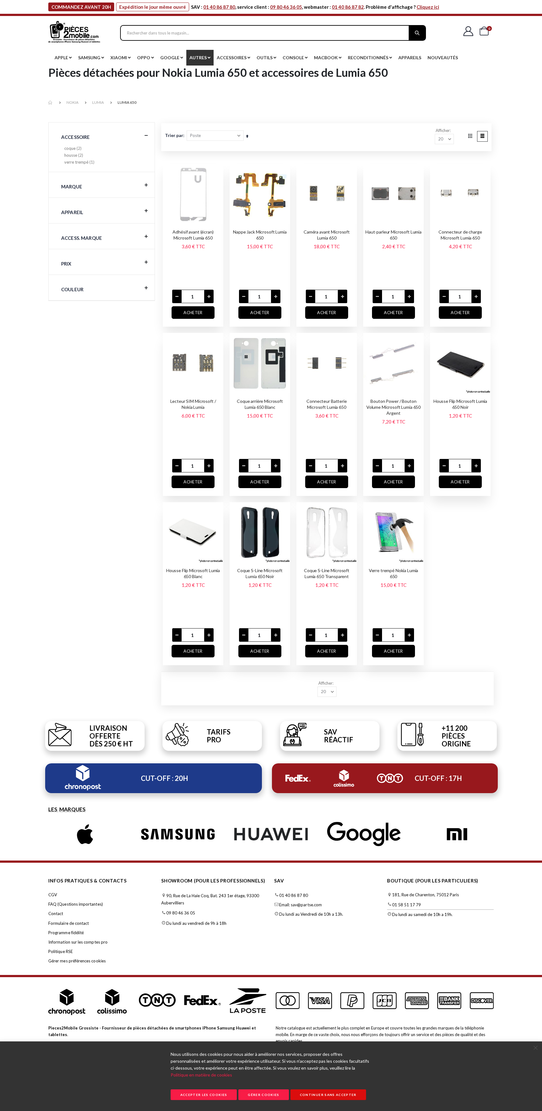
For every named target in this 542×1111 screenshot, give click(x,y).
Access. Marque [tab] (81, 238)
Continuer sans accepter (328, 1095)
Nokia (72, 102)
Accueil (50, 103)
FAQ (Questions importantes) (75, 904)
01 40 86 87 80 (219, 7)
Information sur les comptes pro (78, 942)
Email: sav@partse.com (300, 904)
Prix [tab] (66, 263)
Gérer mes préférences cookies (77, 960)
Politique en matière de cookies (201, 1074)
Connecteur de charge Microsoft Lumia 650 (460, 234)
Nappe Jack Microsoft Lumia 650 (259, 234)
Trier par (174, 135)
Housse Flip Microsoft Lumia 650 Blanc (193, 573)
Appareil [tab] (72, 212)
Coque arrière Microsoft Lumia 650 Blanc (260, 404)
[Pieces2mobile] (74, 33)
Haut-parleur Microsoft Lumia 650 (393, 234)
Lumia (98, 102)
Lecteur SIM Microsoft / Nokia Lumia (193, 404)
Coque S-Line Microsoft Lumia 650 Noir (260, 573)
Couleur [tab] (72, 289)
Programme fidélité (66, 932)
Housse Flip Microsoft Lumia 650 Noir (460, 404)
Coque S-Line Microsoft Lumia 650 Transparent (326, 573)
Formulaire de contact (68, 923)
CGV (52, 894)
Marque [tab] (71, 186)
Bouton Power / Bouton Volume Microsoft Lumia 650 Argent (393, 407)
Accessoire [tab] (75, 137)
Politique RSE (60, 951)
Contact (55, 913)
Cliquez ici (428, 7)
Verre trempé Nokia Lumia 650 (393, 573)
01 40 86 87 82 (348, 7)
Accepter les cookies (203, 1095)
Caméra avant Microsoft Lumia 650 (327, 234)
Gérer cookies (263, 1095)
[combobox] (273, 33)
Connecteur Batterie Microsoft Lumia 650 (326, 404)
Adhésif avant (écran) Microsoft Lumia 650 (193, 234)
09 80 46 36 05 (286, 7)
